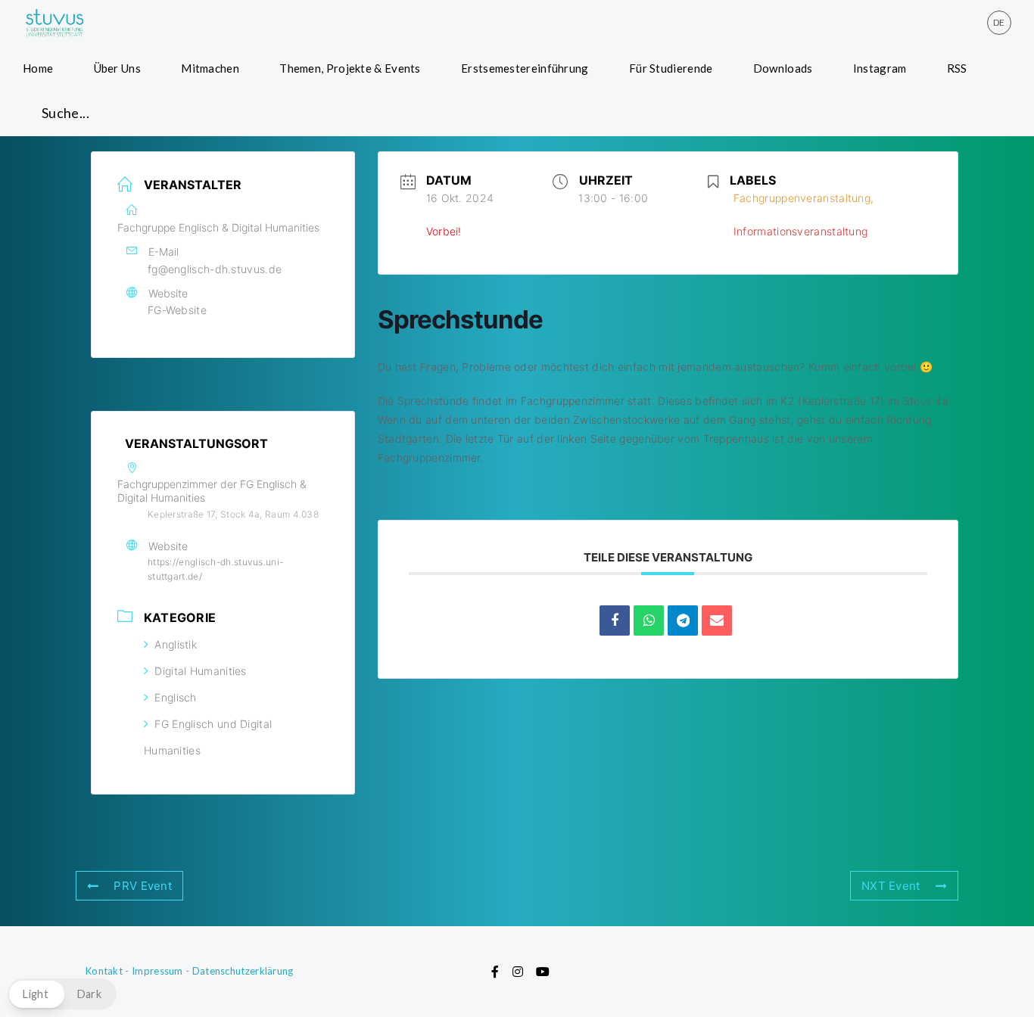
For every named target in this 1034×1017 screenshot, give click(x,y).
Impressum (157, 971)
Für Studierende (671, 68)
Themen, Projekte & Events (350, 68)
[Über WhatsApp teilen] (649, 620)
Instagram (880, 68)
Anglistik (175, 644)
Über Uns (117, 68)
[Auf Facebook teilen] (615, 620)
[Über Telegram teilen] (683, 620)
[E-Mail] (717, 620)
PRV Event (143, 886)
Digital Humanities (200, 670)
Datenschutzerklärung (243, 971)
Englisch (175, 697)
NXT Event (890, 886)
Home (38, 68)
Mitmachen (210, 68)
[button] (62, 993)
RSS (957, 68)
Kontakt (104, 971)
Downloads (783, 68)
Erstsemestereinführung (525, 68)
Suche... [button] (65, 112)
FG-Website (177, 309)
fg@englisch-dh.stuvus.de (215, 269)
